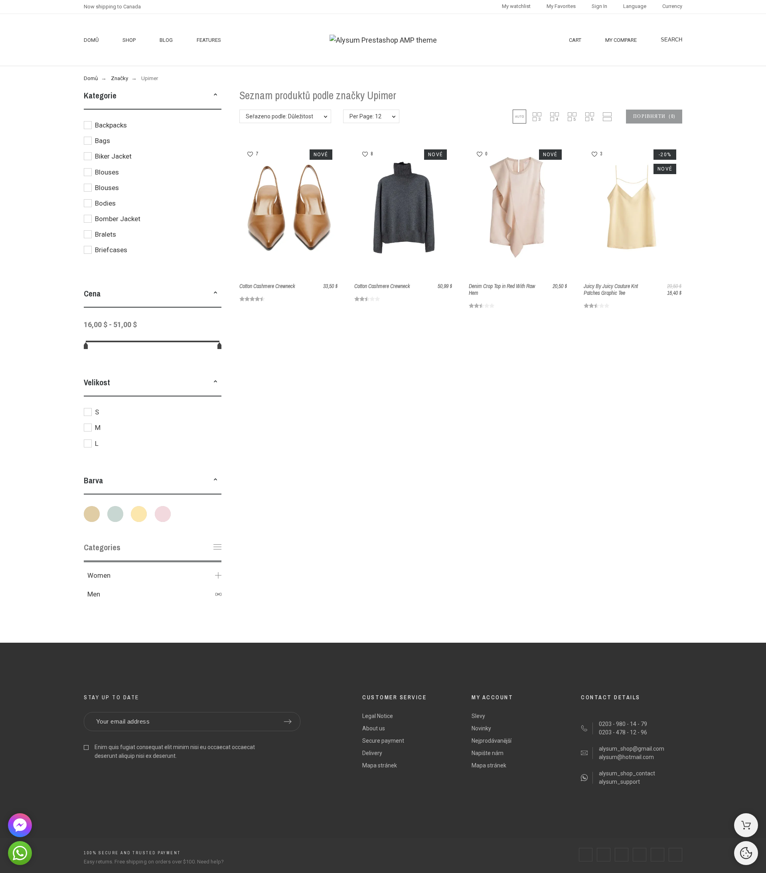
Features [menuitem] (209, 40)
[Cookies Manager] (746, 853)
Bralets (105, 234)
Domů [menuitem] (91, 40)
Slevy (478, 716)
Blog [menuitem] (166, 40)
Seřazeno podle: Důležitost (279, 116)
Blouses (107, 172)
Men (93, 594)
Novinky (481, 728)
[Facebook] (585, 854)
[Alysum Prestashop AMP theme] (383, 40)
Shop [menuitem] (129, 40)
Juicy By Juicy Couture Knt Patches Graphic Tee (611, 289)
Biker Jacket (113, 156)
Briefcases (111, 250)
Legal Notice (377, 716)
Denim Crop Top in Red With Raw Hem (502, 289)
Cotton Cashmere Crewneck (267, 286)
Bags (102, 141)
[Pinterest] (639, 854)
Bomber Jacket (117, 219)
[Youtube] (657, 854)
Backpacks (111, 125)
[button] (215, 95)
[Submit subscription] (287, 721)
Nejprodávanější (491, 741)
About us (373, 728)
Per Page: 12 (365, 116)
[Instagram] (621, 854)
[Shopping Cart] (746, 825)
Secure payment (383, 741)
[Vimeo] (675, 854)
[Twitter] (603, 854)
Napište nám (487, 753)
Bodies (105, 203)
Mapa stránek (379, 765)
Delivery (372, 753)
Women (99, 575)
